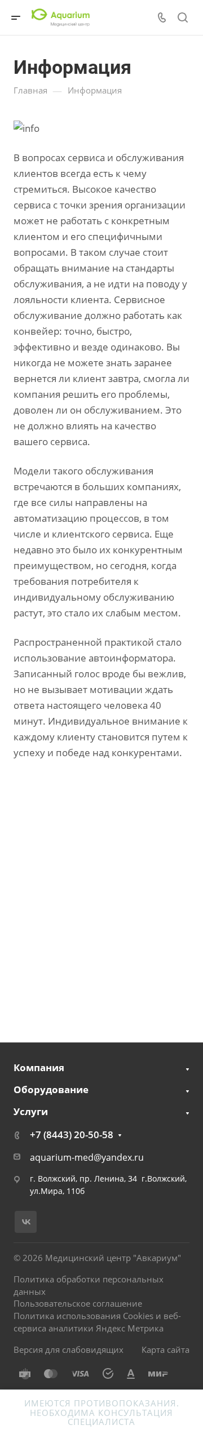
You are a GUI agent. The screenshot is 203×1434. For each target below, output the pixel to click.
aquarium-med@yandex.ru (87, 1157)
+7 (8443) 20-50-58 (71, 1134)
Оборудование (51, 1089)
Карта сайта (165, 1349)
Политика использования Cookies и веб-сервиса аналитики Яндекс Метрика (97, 1322)
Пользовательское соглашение (78, 1303)
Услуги (31, 1111)
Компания (39, 1067)
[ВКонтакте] (26, 1222)
